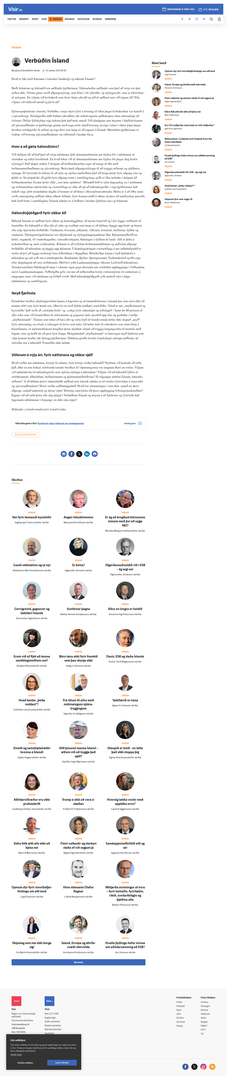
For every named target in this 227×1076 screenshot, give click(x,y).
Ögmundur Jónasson (173, 176)
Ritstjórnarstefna (53, 1026)
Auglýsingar (50, 1018)
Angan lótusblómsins (78, 517)
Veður (203, 1018)
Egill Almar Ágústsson (173, 129)
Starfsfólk (49, 1033)
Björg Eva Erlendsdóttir (26, 435)
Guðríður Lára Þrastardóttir (176, 189)
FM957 (204, 1026)
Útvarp (179, 1026)
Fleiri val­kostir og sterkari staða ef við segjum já (189, 98)
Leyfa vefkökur (62, 1063)
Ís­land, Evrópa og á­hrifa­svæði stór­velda (185, 85)
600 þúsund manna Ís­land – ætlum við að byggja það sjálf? (78, 752)
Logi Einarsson (170, 75)
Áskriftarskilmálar (53, 1029)
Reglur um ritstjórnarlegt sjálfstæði (23, 1015)
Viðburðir (205, 1014)
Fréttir (179, 1002)
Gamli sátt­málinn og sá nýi (31, 565)
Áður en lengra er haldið (125, 609)
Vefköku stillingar (25, 1063)
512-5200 (54, 1014)
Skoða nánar (16, 1054)
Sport (179, 1010)
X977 (203, 1030)
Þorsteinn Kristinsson (173, 88)
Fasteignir (205, 1006)
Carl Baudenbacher (172, 145)
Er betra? (78, 565)
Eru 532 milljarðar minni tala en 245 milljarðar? (189, 125)
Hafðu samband (52, 1022)
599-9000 (20, 1032)
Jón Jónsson (170, 162)
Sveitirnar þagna (78, 609)
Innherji (204, 1002)
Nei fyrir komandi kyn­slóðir (31, 517)
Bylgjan (204, 1022)
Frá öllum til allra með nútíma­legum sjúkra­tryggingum (78, 704)
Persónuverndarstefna (22, 1021)
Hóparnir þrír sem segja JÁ (178, 199)
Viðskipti (180, 1006)
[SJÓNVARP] (197, 19)
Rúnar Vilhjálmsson (172, 203)
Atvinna (204, 1010)
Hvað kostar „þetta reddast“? (180, 186)
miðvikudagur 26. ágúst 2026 (180, 9)
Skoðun (180, 1018)
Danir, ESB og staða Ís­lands (125, 656)
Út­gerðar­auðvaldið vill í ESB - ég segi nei (185, 172)
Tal (202, 1034)
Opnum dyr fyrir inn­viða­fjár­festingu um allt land (190, 71)
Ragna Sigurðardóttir (173, 102)
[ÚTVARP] (204, 19)
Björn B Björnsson (172, 115)
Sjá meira (78, 962)
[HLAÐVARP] (189, 19)
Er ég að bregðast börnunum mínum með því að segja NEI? (125, 521)
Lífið (178, 1014)
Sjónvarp (180, 1022)
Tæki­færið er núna (125, 700)
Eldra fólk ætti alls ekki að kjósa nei (183, 112)
